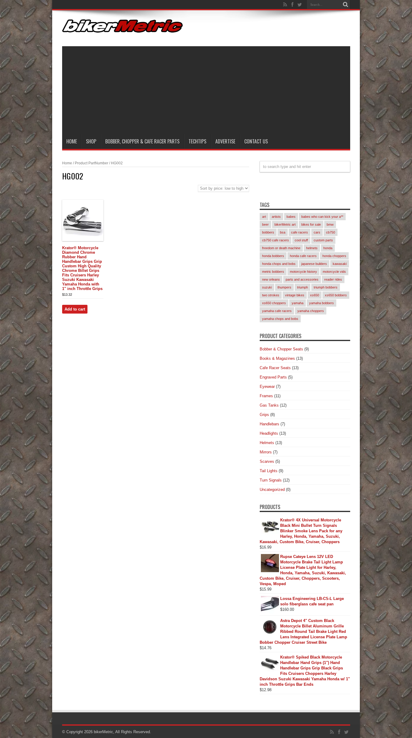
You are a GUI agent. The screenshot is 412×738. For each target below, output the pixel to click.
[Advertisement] (206, 88)
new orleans (271, 279)
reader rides (333, 279)
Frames (266, 396)
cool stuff (301, 240)
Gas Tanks (269, 405)
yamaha (297, 303)
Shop (91, 141)
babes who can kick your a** (322, 216)
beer (265, 224)
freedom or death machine (281, 248)
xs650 (314, 295)
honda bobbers (273, 256)
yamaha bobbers (321, 303)
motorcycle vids (334, 271)
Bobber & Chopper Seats (281, 349)
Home (71, 141)
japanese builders (314, 264)
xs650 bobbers (336, 295)
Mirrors (266, 452)
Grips (264, 414)
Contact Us (256, 141)
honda (327, 248)
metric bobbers (273, 271)
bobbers (268, 232)
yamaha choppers (310, 311)
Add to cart (75, 309)
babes (291, 216)
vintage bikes (294, 295)
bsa (282, 232)
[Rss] (285, 4)
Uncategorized (272, 489)
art (264, 216)
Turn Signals (271, 480)
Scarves (267, 461)
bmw (330, 224)
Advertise (225, 141)
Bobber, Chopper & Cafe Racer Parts (142, 141)
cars (317, 232)
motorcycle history (303, 271)
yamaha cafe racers (277, 311)
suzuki (267, 287)
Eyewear (267, 386)
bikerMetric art (285, 224)
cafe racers (299, 232)
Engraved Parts (273, 377)
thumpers (284, 287)
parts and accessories (302, 279)
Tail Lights (268, 471)
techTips (197, 141)
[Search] (345, 4)
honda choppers (334, 256)
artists (276, 216)
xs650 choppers (274, 303)
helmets (312, 248)
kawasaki (340, 264)
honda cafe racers (303, 256)
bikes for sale (311, 224)
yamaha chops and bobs (280, 319)
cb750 (330, 232)
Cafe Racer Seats (275, 368)
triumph (302, 287)
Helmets (267, 442)
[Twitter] (300, 4)
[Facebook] (293, 4)
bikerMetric (103, 732)
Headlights (269, 433)
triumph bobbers (326, 287)
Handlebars (269, 424)
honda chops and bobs (279, 264)
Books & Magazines (277, 358)
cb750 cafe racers (275, 240)
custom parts (323, 240)
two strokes (270, 295)
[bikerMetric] (122, 28)
